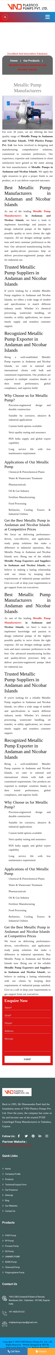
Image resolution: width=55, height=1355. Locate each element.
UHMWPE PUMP (12, 1256)
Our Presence (11, 1190)
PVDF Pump (10, 1235)
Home (14, 60)
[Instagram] (47, 1137)
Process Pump (12, 1246)
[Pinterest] (34, 1137)
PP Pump (9, 1241)
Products (9, 1179)
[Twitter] (27, 1137)
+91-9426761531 (17, 1312)
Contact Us (10, 1211)
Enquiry (43, 1351)
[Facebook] (20, 1137)
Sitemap (9, 1195)
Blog (7, 1200)
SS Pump (9, 1251)
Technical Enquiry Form (16, 1184)
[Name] (5, 17)
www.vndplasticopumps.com (17, 1145)
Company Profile (13, 1174)
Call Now (15, 1351)
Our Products (31, 60)
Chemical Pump (12, 1267)
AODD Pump (11, 1262)
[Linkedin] (41, 1137)
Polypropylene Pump (14, 1272)
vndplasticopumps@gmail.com (23, 1322)
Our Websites (11, 1206)
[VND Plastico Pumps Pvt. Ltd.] (27, 6)
